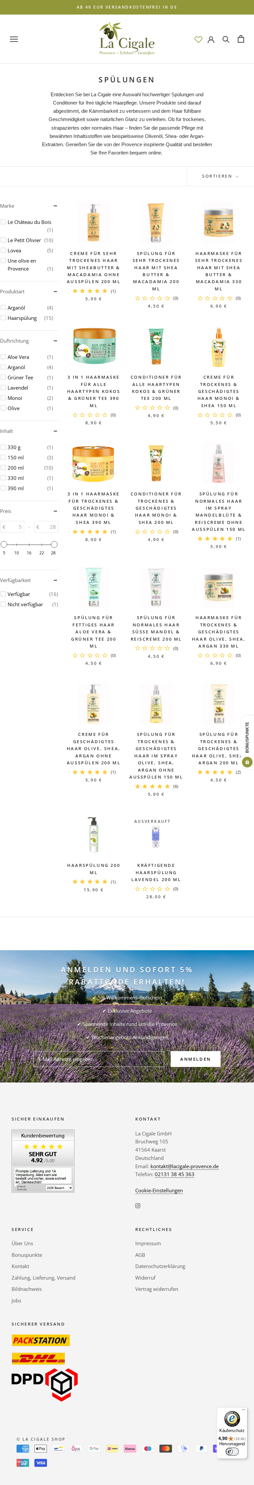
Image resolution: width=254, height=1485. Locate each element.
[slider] (4, 544)
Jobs (16, 1300)
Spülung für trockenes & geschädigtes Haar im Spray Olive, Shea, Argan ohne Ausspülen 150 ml (156, 755)
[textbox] (15, 526)
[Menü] (243, 1411)
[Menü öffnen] (14, 39)
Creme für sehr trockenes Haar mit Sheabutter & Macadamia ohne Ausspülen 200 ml (94, 267)
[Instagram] (137, 1205)
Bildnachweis (27, 1289)
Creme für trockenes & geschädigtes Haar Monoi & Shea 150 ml (218, 391)
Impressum (148, 1243)
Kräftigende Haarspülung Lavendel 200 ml (156, 872)
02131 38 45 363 (174, 1174)
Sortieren (218, 176)
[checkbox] (30, 226)
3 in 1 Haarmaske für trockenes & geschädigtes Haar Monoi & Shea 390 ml (93, 508)
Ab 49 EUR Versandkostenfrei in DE (127, 7)
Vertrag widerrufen (156, 1289)
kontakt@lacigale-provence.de (184, 1166)
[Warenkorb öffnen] (241, 39)
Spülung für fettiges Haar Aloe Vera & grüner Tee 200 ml (93, 632)
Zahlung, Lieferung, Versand (43, 1277)
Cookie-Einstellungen (159, 1190)
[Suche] (226, 38)
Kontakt (20, 1266)
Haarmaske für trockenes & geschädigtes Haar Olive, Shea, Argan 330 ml (219, 632)
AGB (140, 1255)
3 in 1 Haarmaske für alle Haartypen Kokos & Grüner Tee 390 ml (93, 391)
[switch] (232, 1452)
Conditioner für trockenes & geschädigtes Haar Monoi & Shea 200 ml (156, 508)
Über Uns (22, 1243)
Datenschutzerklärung (160, 1266)
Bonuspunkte (27, 1255)
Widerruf (145, 1277)
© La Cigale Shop (41, 1439)
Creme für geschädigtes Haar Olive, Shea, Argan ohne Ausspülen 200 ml (94, 748)
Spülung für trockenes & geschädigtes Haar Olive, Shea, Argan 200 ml (219, 748)
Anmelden (195, 1059)
